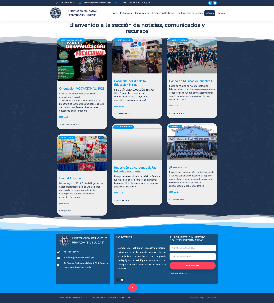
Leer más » (64, 117)
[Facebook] (210, 3)
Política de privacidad (178, 273)
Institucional (126, 13)
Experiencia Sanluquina (163, 13)
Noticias (210, 13)
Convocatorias (142, 13)
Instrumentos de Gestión (190, 13)
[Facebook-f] (118, 280)
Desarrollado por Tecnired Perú (203, 297)
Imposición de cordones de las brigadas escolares (135, 169)
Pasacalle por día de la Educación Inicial (130, 83)
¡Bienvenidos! (178, 167)
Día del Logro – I (70, 178)
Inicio (114, 13)
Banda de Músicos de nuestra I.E (191, 81)
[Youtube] (215, 3)
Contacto (221, 13)
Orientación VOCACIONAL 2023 (81, 88)
